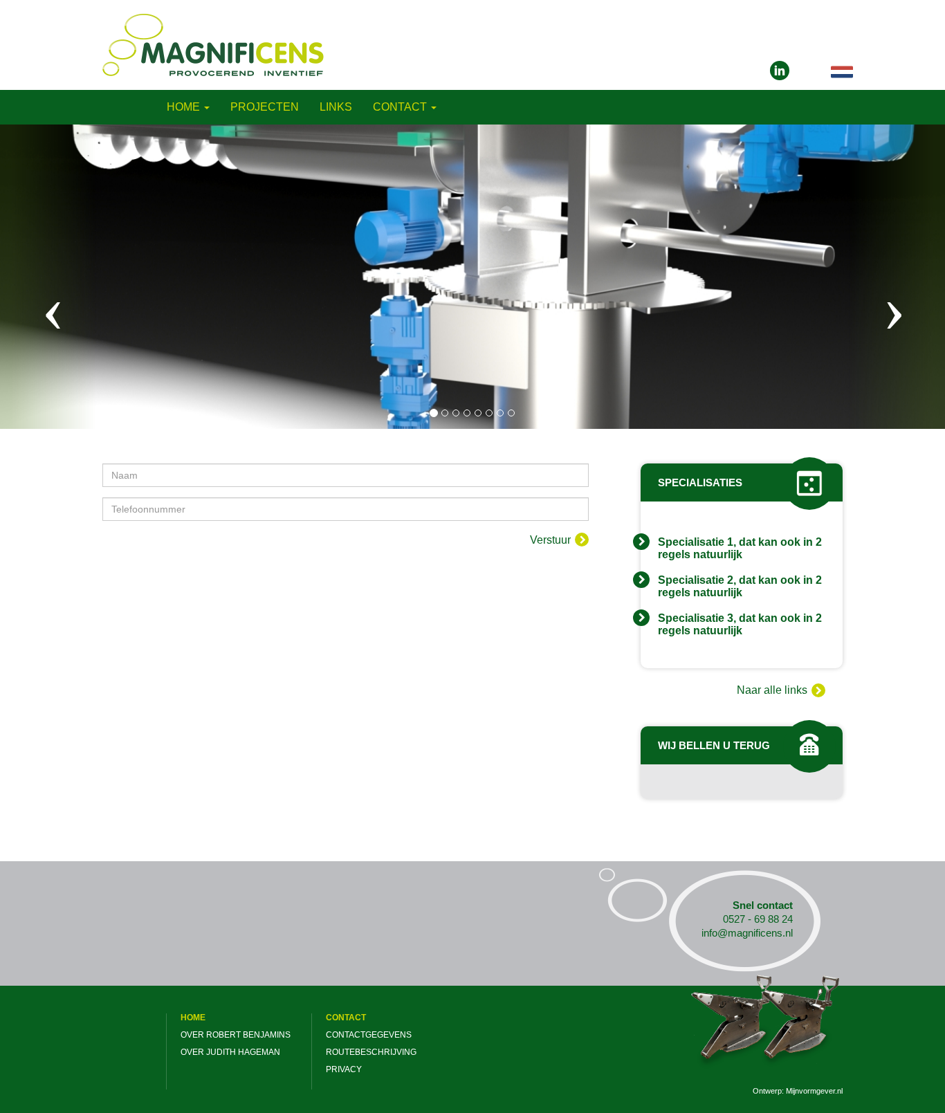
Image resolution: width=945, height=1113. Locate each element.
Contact (346, 1017)
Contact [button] (401, 107)
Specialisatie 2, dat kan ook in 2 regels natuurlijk (740, 586)
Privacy (344, 1069)
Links (336, 107)
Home (193, 1017)
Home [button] (185, 107)
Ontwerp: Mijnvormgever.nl (798, 1091)
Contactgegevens (369, 1035)
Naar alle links (772, 690)
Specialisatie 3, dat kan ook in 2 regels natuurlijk (740, 624)
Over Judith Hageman (230, 1052)
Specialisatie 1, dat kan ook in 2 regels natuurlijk (740, 548)
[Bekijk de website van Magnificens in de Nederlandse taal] (842, 72)
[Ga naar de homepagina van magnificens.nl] (213, 44)
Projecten (264, 107)
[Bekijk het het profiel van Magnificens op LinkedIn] (779, 70)
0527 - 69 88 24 (758, 919)
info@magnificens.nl (747, 933)
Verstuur (550, 540)
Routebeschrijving (371, 1052)
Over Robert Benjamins (236, 1035)
